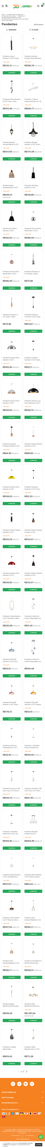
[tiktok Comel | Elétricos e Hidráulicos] (32, 1084)
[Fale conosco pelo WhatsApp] (40, 1137)
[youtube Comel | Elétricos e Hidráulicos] (25, 1084)
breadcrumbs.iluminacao (15, 14)
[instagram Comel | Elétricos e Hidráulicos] (13, 1084)
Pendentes (21, 16)
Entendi (38, 1144)
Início (3, 14)
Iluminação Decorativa (9, 16)
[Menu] (3, 6)
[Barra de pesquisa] (38, 6)
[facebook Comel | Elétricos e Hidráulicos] (19, 1084)
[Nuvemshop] (22, 1139)
